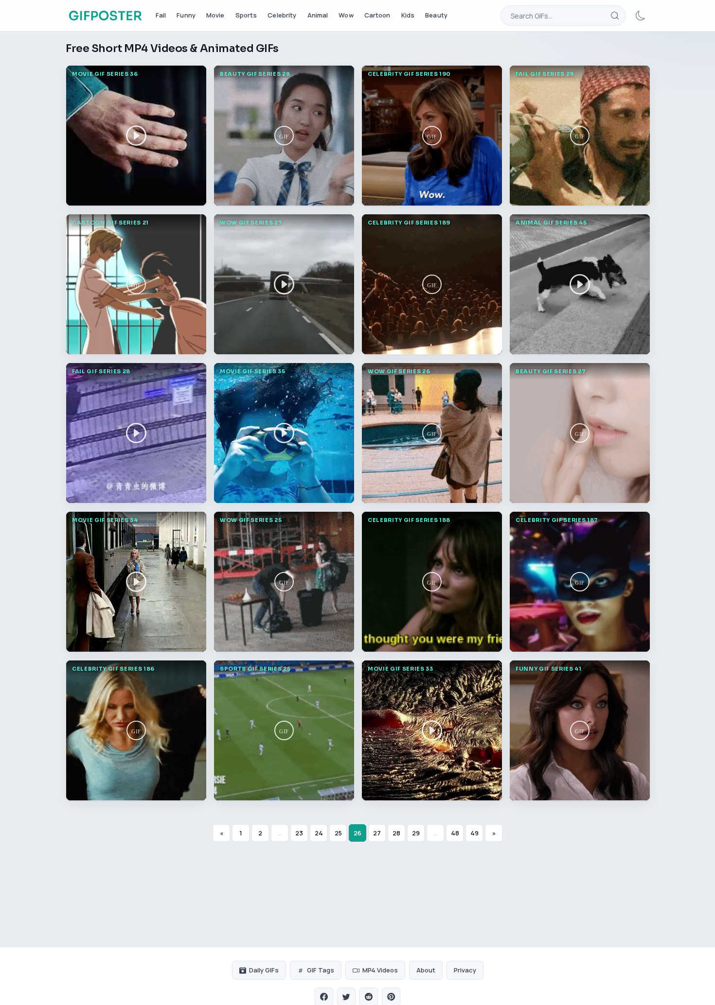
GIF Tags (320, 970)
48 (455, 833)
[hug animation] (136, 284)
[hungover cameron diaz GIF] (136, 730)
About (425, 970)
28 (396, 833)
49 (474, 833)
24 (319, 833)
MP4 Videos (380, 970)
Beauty (436, 15)
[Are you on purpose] (580, 136)
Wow (346, 15)
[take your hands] (136, 136)
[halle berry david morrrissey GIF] (432, 582)
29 (416, 833)
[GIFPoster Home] (105, 15)
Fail (161, 15)
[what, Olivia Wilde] (580, 730)
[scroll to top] (652, 984)
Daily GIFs (264, 970)
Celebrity (282, 15)
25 (338, 833)
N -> (689, 984)
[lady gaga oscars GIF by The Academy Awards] (432, 284)
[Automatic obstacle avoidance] (284, 284)
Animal (317, 15)
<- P (617, 984)
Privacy (465, 970)
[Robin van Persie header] (284, 730)
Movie (215, 15)
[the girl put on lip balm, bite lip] (580, 433)
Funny (186, 15)
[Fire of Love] (432, 730)
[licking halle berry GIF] (580, 582)
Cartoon (377, 15)
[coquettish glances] (284, 136)
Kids (408, 15)
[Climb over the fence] (136, 433)
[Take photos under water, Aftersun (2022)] (284, 433)
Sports (246, 15)
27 (377, 833)
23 (299, 833)
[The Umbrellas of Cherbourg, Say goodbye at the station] (136, 582)
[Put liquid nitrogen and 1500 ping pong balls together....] (284, 582)
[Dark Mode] (640, 15)
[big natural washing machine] (432, 433)
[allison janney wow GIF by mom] (432, 136)
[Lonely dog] (580, 284)
